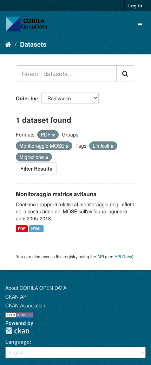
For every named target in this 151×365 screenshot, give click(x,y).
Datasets (33, 44)
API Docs (123, 256)
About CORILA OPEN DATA (35, 287)
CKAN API (16, 296)
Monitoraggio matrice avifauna (56, 194)
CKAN (17, 330)
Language (17, 341)
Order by (26, 98)
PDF (21, 228)
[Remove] (53, 135)
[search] (125, 73)
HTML (36, 228)
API (100, 256)
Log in (135, 5)
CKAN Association (25, 305)
